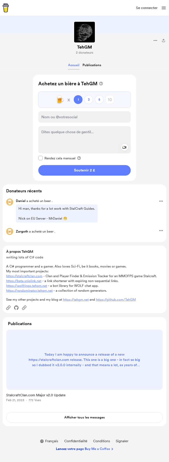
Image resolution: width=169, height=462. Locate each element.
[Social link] (8, 308)
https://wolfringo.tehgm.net (26, 286)
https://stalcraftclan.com (24, 276)
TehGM (84, 47)
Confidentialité (75, 441)
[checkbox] (56, 158)
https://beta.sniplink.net (23, 281)
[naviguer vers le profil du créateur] (84, 32)
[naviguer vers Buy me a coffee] (6, 8)
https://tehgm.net (76, 300)
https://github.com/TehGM (116, 300)
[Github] (16, 308)
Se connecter (147, 8)
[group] (84, 368)
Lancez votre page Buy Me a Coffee (83, 449)
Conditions (101, 441)
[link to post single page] (84, 366)
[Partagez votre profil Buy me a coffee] (163, 40)
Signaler (122, 441)
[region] (84, 128)
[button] (163, 8)
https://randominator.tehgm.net (29, 291)
